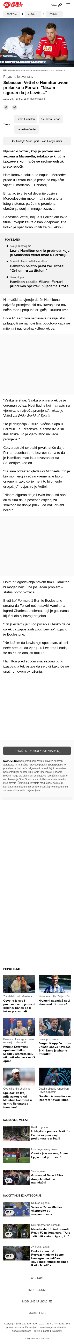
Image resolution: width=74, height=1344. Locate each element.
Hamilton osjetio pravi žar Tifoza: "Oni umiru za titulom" (37, 266)
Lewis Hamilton (26, 119)
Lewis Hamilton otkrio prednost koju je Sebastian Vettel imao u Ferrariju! (39, 251)
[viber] (14, 107)
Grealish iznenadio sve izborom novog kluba (55, 1097)
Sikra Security (42, 1338)
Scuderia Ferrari (50, 119)
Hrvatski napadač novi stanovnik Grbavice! (54, 1002)
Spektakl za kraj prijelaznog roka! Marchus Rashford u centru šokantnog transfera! (17, 1100)
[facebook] (6, 107)
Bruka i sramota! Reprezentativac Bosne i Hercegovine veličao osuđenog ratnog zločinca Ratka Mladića (49, 1258)
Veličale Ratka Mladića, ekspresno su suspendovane (47, 1210)
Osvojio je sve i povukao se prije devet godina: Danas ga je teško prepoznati (19, 1006)
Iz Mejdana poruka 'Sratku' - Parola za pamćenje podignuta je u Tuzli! (50, 1135)
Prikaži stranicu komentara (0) (37, 750)
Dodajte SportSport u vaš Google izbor (39, 141)
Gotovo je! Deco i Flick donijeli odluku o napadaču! (47, 1179)
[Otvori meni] (66, 5)
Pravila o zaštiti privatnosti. (47, 1331)
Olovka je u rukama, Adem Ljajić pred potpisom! (49, 1155)
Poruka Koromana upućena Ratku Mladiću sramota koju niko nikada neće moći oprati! (19, 1053)
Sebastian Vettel (26, 129)
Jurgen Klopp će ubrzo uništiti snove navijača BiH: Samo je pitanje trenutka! (55, 1049)
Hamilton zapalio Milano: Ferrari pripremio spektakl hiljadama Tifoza (39, 282)
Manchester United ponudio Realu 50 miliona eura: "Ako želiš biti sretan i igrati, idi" (51, 1232)
